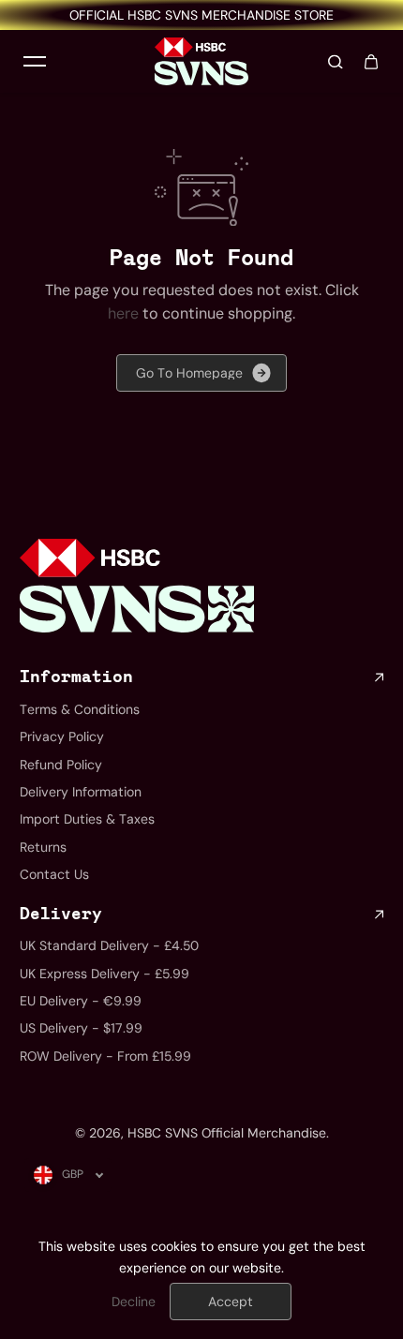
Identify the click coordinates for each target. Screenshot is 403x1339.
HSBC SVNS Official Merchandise (226, 1132)
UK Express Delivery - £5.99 (104, 973)
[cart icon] (371, 62)
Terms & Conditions (80, 709)
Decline (134, 1301)
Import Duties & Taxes (87, 819)
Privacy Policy (62, 736)
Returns (43, 847)
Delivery (61, 914)
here (123, 313)
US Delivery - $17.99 (81, 1027)
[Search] (335, 62)
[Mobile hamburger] (34, 61)
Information (76, 677)
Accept (230, 1301)
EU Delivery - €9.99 (81, 1000)
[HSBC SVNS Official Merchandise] (201, 61)
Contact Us (54, 874)
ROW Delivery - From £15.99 (105, 1056)
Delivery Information (81, 791)
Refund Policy (61, 764)
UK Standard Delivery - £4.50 (109, 945)
